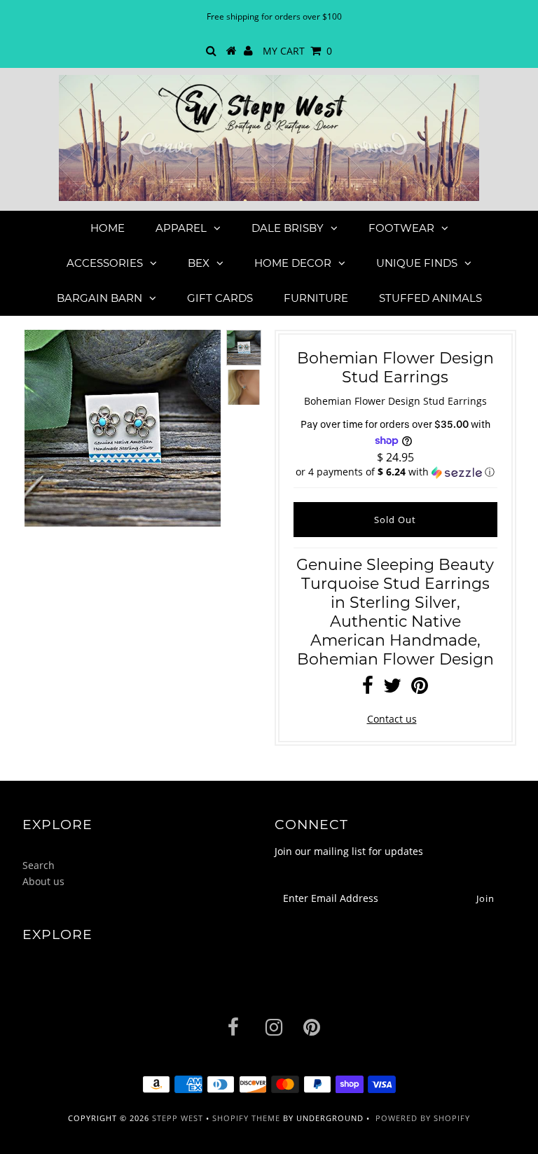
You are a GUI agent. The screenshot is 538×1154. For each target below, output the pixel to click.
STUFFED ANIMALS (430, 298)
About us (43, 881)
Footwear (401, 228)
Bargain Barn (99, 298)
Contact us (392, 718)
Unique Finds (416, 263)
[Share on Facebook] (367, 688)
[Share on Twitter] (392, 688)
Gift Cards (220, 298)
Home (107, 228)
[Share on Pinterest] (419, 688)
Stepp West (177, 1118)
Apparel (181, 228)
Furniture (316, 298)
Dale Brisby (287, 228)
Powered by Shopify (422, 1118)
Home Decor (292, 263)
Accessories (105, 263)
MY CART (297, 50)
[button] (395, 472)
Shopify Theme (246, 1118)
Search (38, 865)
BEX (198, 263)
